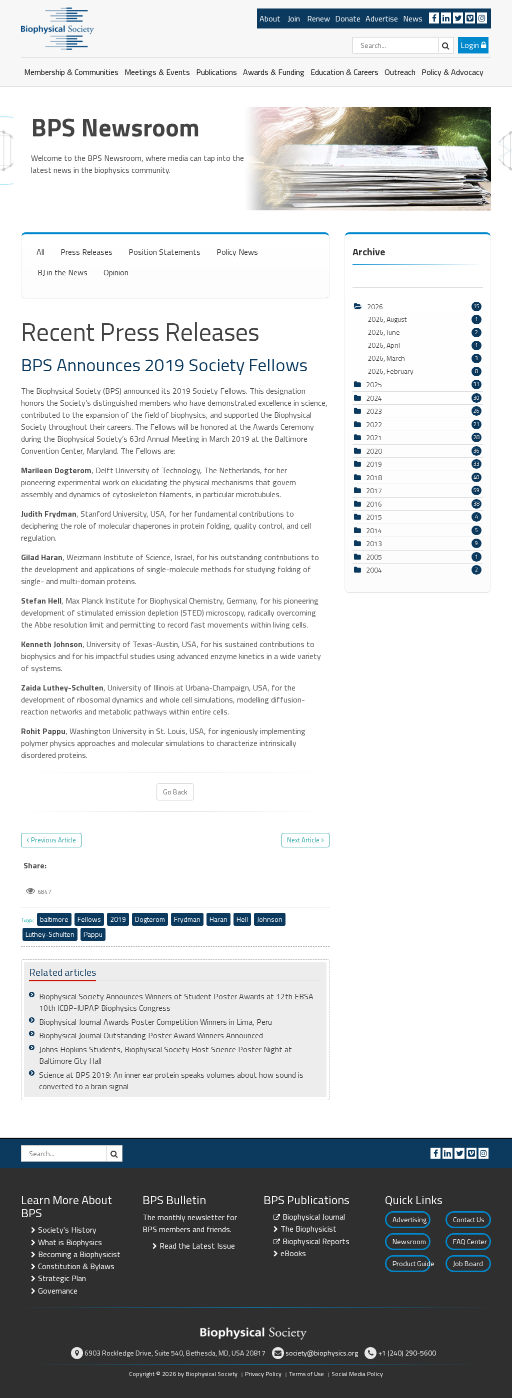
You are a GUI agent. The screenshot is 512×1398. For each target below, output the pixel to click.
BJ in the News (63, 272)
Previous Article (53, 840)
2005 (374, 557)
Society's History (67, 1230)
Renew (318, 18)
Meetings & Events (157, 72)
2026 (375, 306)
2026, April (423, 345)
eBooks (293, 1253)
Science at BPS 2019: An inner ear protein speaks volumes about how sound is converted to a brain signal (171, 1080)
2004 (374, 570)
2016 (374, 504)
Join (294, 18)
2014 (374, 530)
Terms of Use (306, 1374)
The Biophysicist (308, 1229)
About (270, 18)
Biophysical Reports (316, 1241)
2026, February (423, 371)
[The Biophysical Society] (57, 28)
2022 (374, 424)
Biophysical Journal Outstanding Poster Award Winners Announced (151, 1035)
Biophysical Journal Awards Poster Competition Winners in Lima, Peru (155, 1022)
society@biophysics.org (322, 1353)
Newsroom (409, 1241)
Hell (242, 919)
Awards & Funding (273, 72)
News (412, 18)
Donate (347, 18)
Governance (58, 1291)
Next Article (303, 840)
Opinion (116, 272)
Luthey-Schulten (50, 934)
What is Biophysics (70, 1242)
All (40, 252)
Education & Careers (344, 72)
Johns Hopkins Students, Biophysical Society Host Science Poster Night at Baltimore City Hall (165, 1055)
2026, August (423, 319)
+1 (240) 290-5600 (407, 1353)
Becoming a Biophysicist (79, 1254)
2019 (118, 919)
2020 (374, 451)
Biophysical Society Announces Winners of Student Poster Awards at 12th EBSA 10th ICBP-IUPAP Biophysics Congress (176, 1002)
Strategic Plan (62, 1278)
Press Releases (86, 252)
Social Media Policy (357, 1374)
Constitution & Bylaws (76, 1266)
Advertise (382, 18)
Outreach (400, 72)
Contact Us (468, 1219)
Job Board (468, 1263)
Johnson (269, 919)
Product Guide (411, 1263)
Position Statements (164, 252)
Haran (219, 919)
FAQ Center (470, 1241)
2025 (374, 384)
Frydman (187, 919)
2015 (374, 517)
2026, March (423, 358)
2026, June (423, 332)
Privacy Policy (263, 1374)
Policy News (237, 252)
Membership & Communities (71, 72)
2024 (374, 398)
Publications (216, 72)
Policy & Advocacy (453, 72)
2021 (374, 437)
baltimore (54, 919)
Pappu (93, 934)
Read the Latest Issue (197, 1246)
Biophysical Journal (313, 1217)
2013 (374, 543)
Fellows (89, 919)
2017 (374, 490)
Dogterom (150, 919)
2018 (374, 477)
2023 (374, 411)
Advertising (409, 1219)
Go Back (175, 791)
